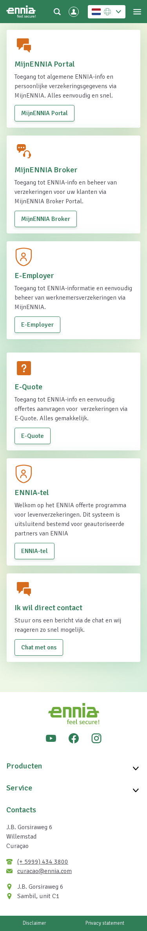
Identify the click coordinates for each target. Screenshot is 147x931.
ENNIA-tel (34, 551)
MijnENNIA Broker (45, 219)
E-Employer (37, 325)
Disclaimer (34, 923)
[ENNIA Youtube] (51, 738)
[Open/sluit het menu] (137, 12)
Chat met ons (38, 647)
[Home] (21, 11)
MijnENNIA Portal (44, 113)
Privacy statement (104, 923)
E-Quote (32, 436)
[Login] (74, 12)
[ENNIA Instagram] (96, 738)
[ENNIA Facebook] (74, 738)
